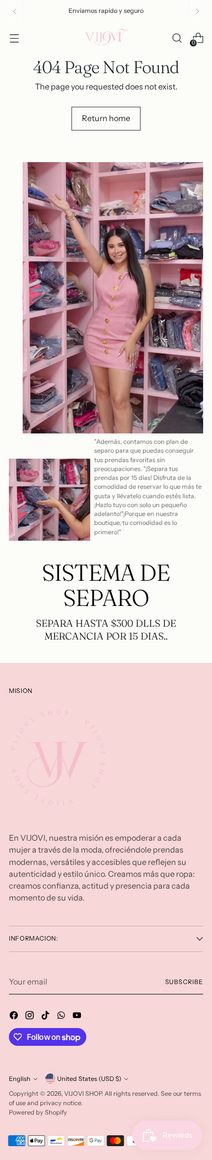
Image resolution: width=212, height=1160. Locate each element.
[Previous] (15, 11)
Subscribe (184, 982)
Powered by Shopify (38, 1112)
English (20, 1078)
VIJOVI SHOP (83, 1093)
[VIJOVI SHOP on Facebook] (15, 1016)
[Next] (197, 11)
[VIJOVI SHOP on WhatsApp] (62, 1016)
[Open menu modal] (14, 38)
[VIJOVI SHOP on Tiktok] (46, 1016)
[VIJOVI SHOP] (106, 38)
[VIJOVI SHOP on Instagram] (30, 1016)
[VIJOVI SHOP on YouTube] (78, 1016)
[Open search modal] (177, 38)
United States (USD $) (89, 1078)
